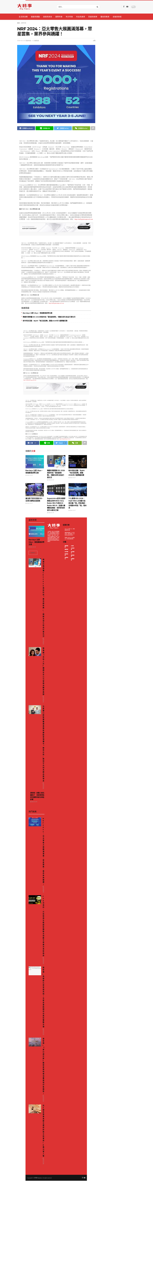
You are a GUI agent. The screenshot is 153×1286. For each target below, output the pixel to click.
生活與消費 (23, 17)
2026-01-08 (29, 475)
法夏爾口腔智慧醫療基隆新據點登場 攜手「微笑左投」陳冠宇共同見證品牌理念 (43, 743)
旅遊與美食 (47, 17)
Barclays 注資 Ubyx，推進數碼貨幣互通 (37, 313)
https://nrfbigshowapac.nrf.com (84, 219)
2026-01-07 (51, 480)
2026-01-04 (43, 961)
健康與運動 (35, 17)
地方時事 (69, 17)
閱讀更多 (33, 552)
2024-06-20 (21, 40)
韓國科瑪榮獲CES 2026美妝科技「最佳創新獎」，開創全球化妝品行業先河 (49, 317)
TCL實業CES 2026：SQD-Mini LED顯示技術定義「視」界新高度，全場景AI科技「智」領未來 (77, 503)
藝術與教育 (105, 17)
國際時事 (58, 17)
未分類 (72, 545)
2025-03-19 (43, 1099)
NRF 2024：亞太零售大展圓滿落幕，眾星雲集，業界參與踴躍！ (43, 851)
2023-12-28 (43, 1161)
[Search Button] (98, 7)
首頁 (18, 23)
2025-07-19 (43, 1032)
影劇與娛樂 (92, 17)
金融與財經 (117, 17)
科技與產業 (80, 17)
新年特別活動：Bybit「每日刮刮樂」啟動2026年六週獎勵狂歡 (45, 321)
